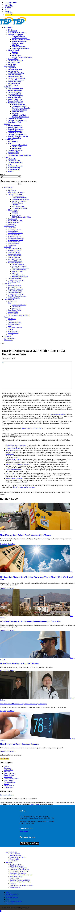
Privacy (8, 892)
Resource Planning (15, 864)
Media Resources (15, 887)
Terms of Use (10, 896)
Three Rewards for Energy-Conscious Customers (19, 744)
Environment (8, 777)
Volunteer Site (10, 903)
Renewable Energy (10, 782)
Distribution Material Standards (19, 869)
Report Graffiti (14, 859)
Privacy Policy (35, 804)
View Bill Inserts (15, 854)
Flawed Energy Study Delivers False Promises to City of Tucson (25, 535)
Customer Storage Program (18, 868)
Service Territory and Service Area (20, 882)
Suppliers (13, 883)
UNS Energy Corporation (14, 901)
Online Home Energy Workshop (16, 445)
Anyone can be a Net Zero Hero (31, 428)
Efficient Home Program (13, 459)
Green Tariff (13, 861)
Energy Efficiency (9, 773)
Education (7, 771)
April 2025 (3, 544)
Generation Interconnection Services (21, 875)
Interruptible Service (16, 876)
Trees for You (10, 473)
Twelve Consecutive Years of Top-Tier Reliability (19, 663)
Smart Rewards (10, 450)
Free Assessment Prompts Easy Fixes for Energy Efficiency (23, 704)
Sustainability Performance (18, 873)
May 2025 (3, 588)
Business (6, 766)
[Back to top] (1, 911)
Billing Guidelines (15, 855)
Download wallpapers (7, 795)
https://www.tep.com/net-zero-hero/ (24, 487)
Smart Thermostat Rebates (14, 469)
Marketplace (10, 454)
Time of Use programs (13, 448)
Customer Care (8, 770)
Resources (9, 862)
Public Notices (14, 878)
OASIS (8, 899)
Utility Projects (8, 787)
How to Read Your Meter (17, 857)
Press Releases (8, 780)
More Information (11, 852)
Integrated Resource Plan (57, 414)
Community (7, 768)
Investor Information (12, 897)
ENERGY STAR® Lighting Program (18, 464)
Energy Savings (9, 775)
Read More (11, 544)
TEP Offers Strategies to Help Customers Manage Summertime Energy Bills (30, 621)
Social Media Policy (12, 894)
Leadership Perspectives (11, 778)
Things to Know (9, 785)
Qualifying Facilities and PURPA (20, 880)
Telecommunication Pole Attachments (21, 885)
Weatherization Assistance (14, 478)
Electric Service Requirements (19, 871)
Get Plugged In (4, 758)
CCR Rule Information (17, 866)
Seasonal (6, 784)
